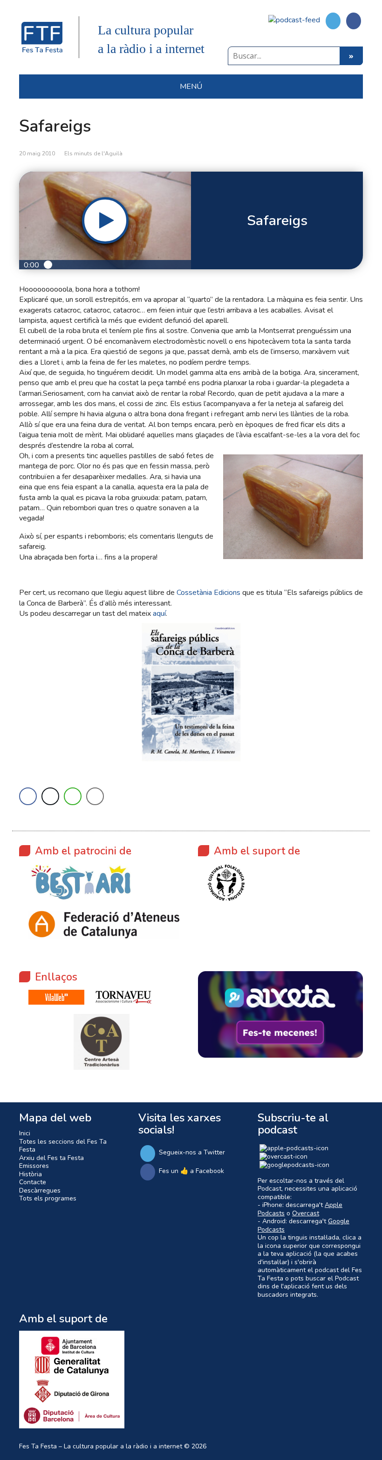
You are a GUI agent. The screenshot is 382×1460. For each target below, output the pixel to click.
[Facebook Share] (28, 796)
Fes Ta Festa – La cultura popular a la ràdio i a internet (100, 1446)
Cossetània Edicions (208, 592)
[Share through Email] (95, 796)
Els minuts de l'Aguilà (93, 153)
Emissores (34, 1165)
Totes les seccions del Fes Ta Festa (63, 1145)
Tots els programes (47, 1198)
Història (30, 1174)
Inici (24, 1133)
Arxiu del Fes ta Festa (51, 1157)
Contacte (32, 1182)
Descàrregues (40, 1190)
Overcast (305, 1213)
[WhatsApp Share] (73, 796)
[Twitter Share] (50, 796)
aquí (159, 613)
